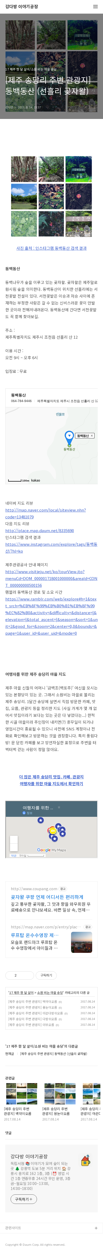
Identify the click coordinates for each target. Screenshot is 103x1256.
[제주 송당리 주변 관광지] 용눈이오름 (32, 1007)
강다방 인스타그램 (19, 1236)
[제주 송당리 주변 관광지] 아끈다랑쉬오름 (35, 1013)
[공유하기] (21, 975)
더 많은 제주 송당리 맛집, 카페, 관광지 (51, 776)
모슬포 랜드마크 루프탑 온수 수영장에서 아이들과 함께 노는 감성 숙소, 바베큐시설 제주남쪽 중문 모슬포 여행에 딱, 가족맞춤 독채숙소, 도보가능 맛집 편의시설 (35, 945)
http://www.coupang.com (34, 889)
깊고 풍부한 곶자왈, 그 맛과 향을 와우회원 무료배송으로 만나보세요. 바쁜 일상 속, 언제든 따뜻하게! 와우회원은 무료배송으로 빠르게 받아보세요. (51, 907)
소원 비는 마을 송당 (50, 992)
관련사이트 (13, 1227)
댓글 (8, 1132)
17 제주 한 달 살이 (21, 992)
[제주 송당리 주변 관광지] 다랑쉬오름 (32, 1019)
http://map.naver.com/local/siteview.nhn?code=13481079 (45, 513)
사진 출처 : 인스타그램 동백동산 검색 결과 (51, 248)
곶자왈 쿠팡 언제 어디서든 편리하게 (47, 897)
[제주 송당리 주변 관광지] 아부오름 (31, 1024)
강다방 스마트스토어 (20, 1245)
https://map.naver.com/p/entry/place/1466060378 (46, 927)
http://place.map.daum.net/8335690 (39, 530)
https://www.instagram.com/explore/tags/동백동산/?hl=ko (51, 547)
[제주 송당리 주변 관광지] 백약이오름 (32, 1001)
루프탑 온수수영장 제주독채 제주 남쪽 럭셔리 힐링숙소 (34, 935)
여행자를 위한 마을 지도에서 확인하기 (51, 783)
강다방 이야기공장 (21, 6)
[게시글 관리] (28, 975)
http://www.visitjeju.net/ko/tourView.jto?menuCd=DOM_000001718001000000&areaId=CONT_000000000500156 (51, 578)
